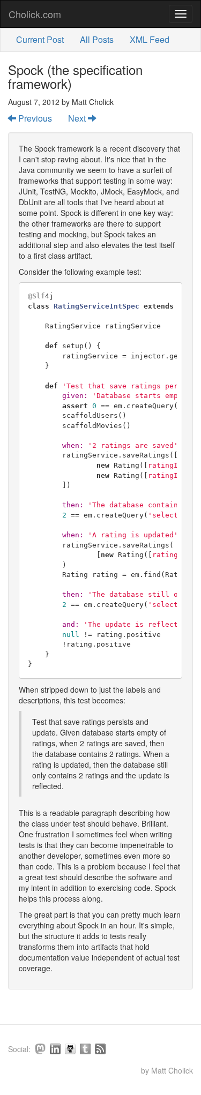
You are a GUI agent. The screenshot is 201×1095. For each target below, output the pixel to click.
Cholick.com (35, 14)
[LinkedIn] (55, 1049)
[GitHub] (70, 1049)
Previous (34, 118)
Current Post (40, 39)
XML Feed (149, 39)
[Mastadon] (40, 1049)
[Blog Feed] (100, 1049)
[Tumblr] (85, 1049)
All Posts (97, 39)
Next (78, 118)
